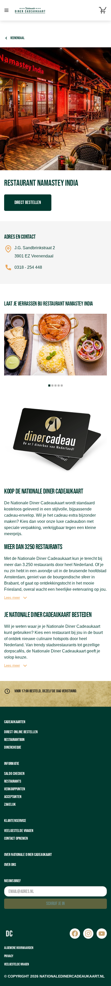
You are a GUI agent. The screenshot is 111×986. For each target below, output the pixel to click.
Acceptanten (12, 796)
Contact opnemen (16, 838)
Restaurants (12, 781)
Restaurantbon (14, 739)
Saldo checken (14, 773)
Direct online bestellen (21, 732)
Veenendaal (17, 38)
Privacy (8, 956)
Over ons (10, 864)
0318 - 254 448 (28, 267)
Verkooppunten (14, 789)
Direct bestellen (27, 202)
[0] (103, 10)
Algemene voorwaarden (18, 948)
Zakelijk (10, 804)
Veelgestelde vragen (18, 830)
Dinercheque (12, 747)
